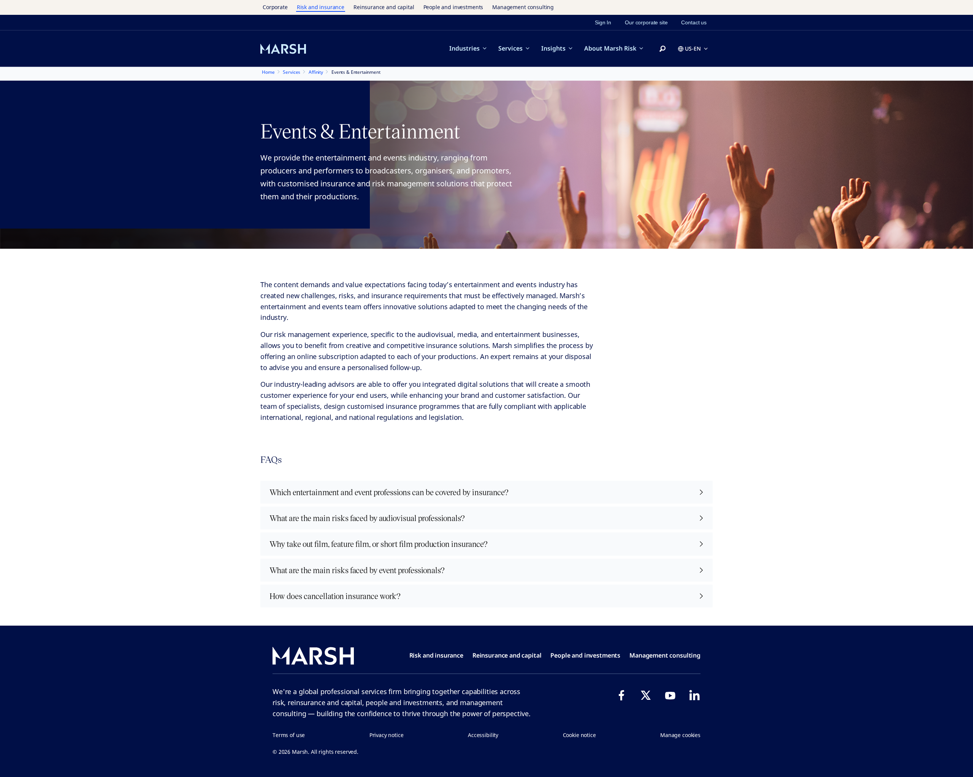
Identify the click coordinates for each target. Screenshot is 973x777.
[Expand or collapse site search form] (662, 49)
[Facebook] (621, 695)
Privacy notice (386, 735)
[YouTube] (670, 695)
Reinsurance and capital (383, 7)
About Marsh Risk (610, 48)
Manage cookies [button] (680, 735)
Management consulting (523, 7)
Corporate (275, 7)
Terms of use (289, 735)
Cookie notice (579, 735)
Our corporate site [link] (646, 22)
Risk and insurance (320, 7)
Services (510, 48)
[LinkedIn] (694, 695)
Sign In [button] (603, 22)
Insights (553, 48)
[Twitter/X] (646, 695)
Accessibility (483, 735)
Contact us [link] (694, 22)
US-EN (693, 48)
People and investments (453, 7)
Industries (464, 48)
